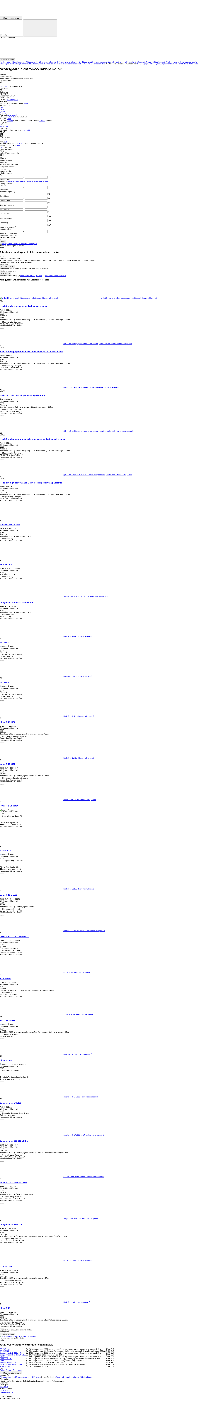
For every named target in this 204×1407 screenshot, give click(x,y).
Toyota (195, 64)
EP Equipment (145, 64)
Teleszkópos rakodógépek (68, 62)
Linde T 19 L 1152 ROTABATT (14, 937)
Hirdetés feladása (7, 266)
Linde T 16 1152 (7, 722)
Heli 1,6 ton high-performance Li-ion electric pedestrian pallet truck (32, 439)
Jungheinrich (165, 64)
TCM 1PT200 (6, 564)
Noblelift (186, 64)
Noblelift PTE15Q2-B (10, 524)
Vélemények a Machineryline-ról (67, 1377)
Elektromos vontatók (69, 64)
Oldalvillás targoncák (36, 64)
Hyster (157, 64)
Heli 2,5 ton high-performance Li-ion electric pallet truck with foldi (31, 351)
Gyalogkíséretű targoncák (117, 62)
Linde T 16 (5, 1308)
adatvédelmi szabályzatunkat (31, 276)
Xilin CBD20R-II (7, 1020)
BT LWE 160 (6, 1266)
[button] (102, 48)
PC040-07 (4, 642)
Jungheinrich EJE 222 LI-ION (14, 1141)
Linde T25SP (6, 1060)
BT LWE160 (5, 978)
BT (138, 64)
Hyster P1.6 (5, 850)
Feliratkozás (5, 273)
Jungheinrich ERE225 (10, 1103)
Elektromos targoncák (99, 62)
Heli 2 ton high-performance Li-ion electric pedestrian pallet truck (31, 483)
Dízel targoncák (85, 62)
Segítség (9, 1370)
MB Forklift (179, 64)
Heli (152, 64)
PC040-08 (4, 682)
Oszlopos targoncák (173, 62)
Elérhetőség (17, 1370)
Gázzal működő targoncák (156, 62)
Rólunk (2, 1370)
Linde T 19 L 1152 (8, 895)
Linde (172, 64)
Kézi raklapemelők (98, 64)
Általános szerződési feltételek (11, 1377)
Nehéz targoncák (188, 62)
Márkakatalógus (85, 1377)
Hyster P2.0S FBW (9, 806)
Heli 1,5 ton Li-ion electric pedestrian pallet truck (23, 306)
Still (191, 64)
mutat (3, 241)
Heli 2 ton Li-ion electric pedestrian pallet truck (22, 395)
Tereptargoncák (22, 64)
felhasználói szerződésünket (55, 276)
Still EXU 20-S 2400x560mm (13, 1183)
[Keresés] (40, 28)
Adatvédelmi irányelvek (32, 1377)
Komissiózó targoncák (52, 64)
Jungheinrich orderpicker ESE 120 (16, 602)
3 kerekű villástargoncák (137, 62)
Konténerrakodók (83, 64)
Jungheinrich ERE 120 (11, 1224)
